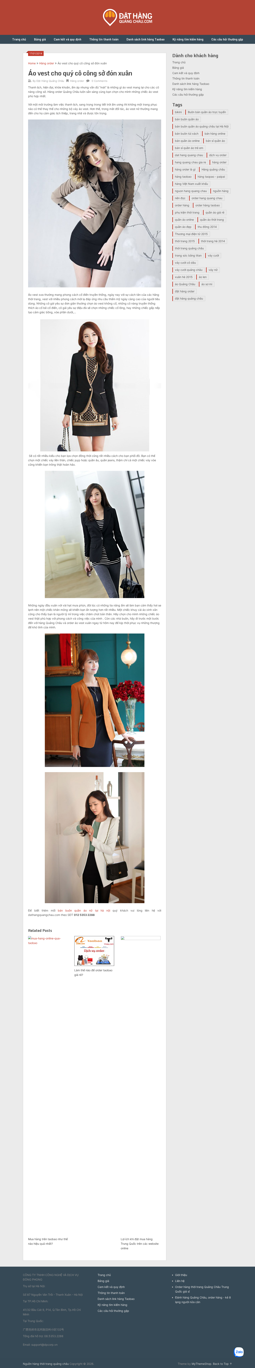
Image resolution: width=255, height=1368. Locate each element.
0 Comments (99, 80)
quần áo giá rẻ (215, 212)
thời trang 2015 (185, 241)
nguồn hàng (221, 191)
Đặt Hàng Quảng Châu (50, 80)
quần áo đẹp (183, 226)
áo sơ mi (206, 284)
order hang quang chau (207, 198)
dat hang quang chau (189, 155)
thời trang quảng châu (189, 248)
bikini (178, 112)
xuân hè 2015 (184, 277)
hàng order (219, 162)
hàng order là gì (185, 169)
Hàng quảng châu (213, 169)
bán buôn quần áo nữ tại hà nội (84, 910)
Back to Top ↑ (222, 1363)
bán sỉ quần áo (215, 140)
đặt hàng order (184, 291)
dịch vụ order (218, 155)
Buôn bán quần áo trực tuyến (207, 112)
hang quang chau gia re (190, 162)
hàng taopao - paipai (211, 176)
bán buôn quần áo (187, 119)
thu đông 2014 (207, 226)
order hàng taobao (207, 205)
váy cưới (213, 255)
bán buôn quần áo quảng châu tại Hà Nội (202, 126)
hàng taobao (183, 176)
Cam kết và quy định (67, 39)
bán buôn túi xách (186, 133)
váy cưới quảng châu (188, 269)
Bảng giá (40, 39)
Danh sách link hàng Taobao (146, 39)
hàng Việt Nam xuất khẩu (191, 183)
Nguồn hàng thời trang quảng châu (46, 1363)
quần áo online (184, 219)
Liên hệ (179, 1281)
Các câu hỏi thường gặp (227, 39)
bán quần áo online (187, 140)
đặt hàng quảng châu (189, 298)
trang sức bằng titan (188, 255)
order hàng (182, 205)
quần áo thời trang (212, 219)
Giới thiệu (181, 1275)
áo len (203, 277)
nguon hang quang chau (191, 191)
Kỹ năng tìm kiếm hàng (188, 39)
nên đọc (180, 198)
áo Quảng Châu (185, 284)
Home (32, 63)
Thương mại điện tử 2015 (191, 234)
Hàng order (46, 63)
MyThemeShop (201, 1363)
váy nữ (213, 269)
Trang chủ (19, 39)
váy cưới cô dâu (185, 262)
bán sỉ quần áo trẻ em (189, 148)
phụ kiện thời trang (187, 212)
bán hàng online (215, 133)
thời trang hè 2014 (213, 241)
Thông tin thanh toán (104, 39)
